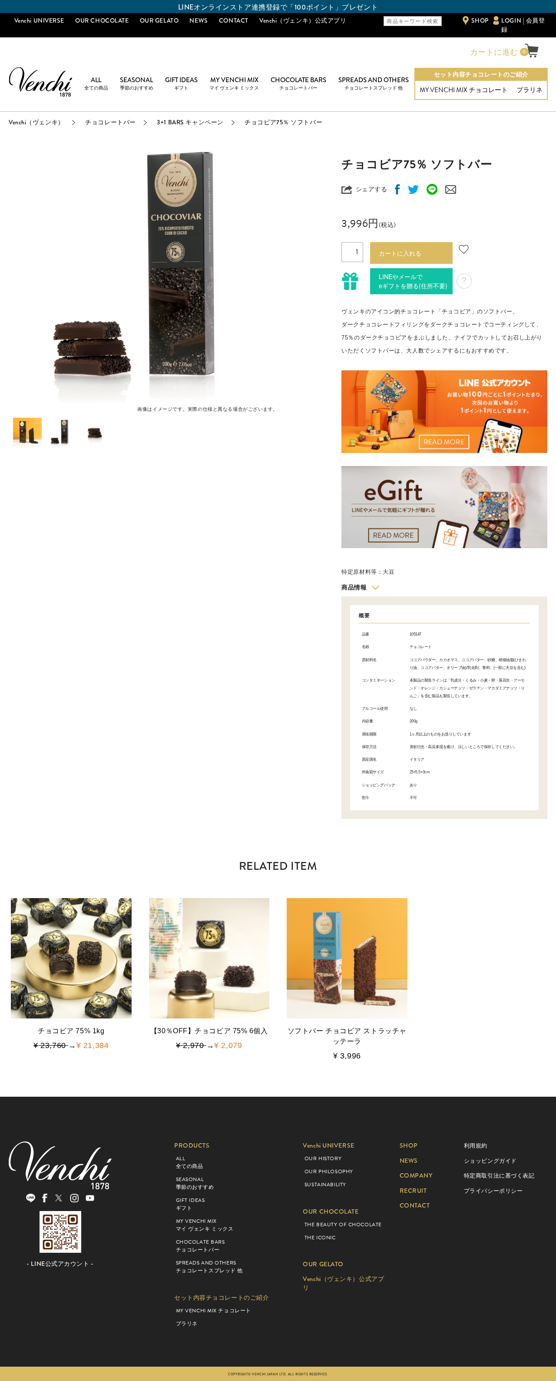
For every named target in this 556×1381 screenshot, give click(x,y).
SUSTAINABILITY (325, 1184)
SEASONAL (136, 83)
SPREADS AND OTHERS (373, 83)
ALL (96, 83)
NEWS (198, 20)
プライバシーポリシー (493, 1191)
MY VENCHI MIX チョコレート (464, 90)
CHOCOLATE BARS (298, 83)
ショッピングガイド (490, 1161)
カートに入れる (400, 253)
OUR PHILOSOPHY (328, 1171)
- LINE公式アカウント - (59, 1263)
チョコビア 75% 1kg (71, 1031)
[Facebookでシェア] (397, 189)
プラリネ (529, 90)
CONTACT (233, 20)
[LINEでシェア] (432, 189)
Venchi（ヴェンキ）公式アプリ (303, 20)
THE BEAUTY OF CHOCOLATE (343, 1224)
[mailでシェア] (450, 189)
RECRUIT (413, 1190)
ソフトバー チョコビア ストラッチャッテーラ (347, 1036)
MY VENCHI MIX (234, 83)
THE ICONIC (320, 1237)
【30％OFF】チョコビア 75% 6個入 (209, 1031)
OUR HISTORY (322, 1158)
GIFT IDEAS (181, 83)
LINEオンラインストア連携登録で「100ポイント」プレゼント (278, 7)
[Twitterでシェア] (413, 189)
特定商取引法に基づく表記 (499, 1175)
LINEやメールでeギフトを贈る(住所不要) (413, 281)
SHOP (480, 20)
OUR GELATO (159, 20)
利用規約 (475, 1145)
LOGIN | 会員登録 (523, 25)
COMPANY (416, 1175)
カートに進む (493, 52)
